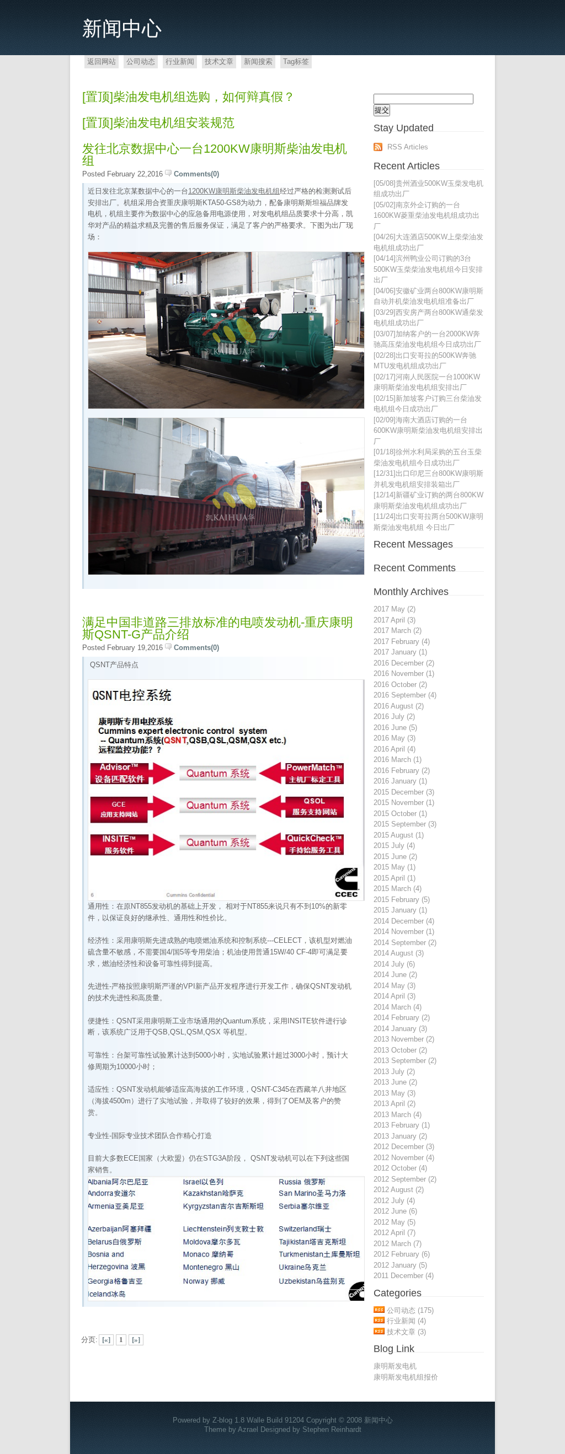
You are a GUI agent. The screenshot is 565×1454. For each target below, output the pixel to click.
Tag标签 (296, 61)
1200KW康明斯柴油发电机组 (234, 191)
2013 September (405, 1060)
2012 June (395, 1211)
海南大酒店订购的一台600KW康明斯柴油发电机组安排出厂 (428, 431)
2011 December (404, 1275)
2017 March (398, 630)
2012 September (405, 1179)
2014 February (402, 1017)
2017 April (394, 620)
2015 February (402, 899)
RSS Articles (407, 147)
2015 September (405, 824)
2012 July (394, 1201)
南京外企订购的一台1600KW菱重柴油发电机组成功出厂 (426, 215)
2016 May (394, 738)
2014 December (404, 921)
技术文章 (219, 61)
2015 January (400, 910)
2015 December (404, 792)
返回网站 (101, 61)
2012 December (404, 1146)
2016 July (394, 716)
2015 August (399, 835)
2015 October (400, 813)
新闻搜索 (258, 61)
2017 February (402, 641)
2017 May (394, 609)
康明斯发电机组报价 (406, 1377)
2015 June (395, 856)
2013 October (400, 1050)
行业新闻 (180, 61)
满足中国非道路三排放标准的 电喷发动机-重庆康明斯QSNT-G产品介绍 (217, 628)
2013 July (394, 1071)
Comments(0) (196, 174)
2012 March (398, 1244)
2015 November (404, 802)
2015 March (398, 888)
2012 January (400, 1265)
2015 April (394, 878)
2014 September (405, 942)
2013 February (402, 1125)
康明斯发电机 (395, 1366)
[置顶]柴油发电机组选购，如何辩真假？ (188, 97)
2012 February (402, 1254)
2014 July (394, 964)
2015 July (394, 845)
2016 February (402, 770)
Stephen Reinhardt (331, 1429)
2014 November (404, 931)
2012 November (404, 1157)
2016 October (400, 684)
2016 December (404, 663)
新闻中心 (122, 28)
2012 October (400, 1168)
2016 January (400, 781)
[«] (106, 1339)
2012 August (399, 1189)
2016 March (398, 759)
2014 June (395, 974)
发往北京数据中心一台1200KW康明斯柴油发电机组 (214, 155)
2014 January (400, 1028)
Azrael (248, 1429)
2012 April (394, 1232)
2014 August (399, 953)
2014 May (394, 985)
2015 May (394, 867)
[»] (136, 1339)
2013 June (395, 1082)
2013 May (394, 1093)
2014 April (394, 996)
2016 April (394, 749)
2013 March (398, 1114)
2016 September (405, 695)
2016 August (399, 706)
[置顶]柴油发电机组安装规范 (158, 123)
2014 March (398, 1007)
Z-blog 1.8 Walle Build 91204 (258, 1420)
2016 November (404, 673)
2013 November (404, 1039)
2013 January (400, 1136)
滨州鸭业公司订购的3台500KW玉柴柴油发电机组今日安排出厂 (428, 269)
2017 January (400, 652)
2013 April (394, 1103)
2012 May (394, 1222)
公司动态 (140, 61)
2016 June (395, 727)
